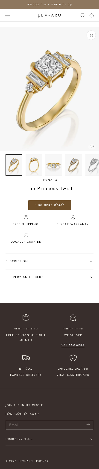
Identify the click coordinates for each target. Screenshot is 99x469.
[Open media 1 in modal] (91, 35)
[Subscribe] (88, 424)
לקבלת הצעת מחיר (49, 205)
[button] (7, 15)
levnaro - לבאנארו (34, 461)
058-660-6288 (72, 345)
